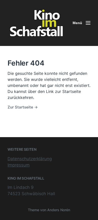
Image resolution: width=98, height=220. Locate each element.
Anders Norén (58, 210)
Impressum (19, 165)
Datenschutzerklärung (30, 158)
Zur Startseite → (23, 107)
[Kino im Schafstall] (36, 23)
